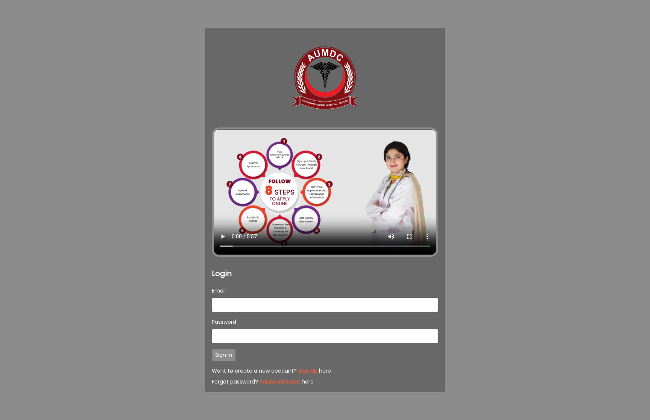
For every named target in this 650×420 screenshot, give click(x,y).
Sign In (223, 355)
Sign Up (307, 371)
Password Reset (280, 381)
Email (219, 290)
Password (224, 322)
